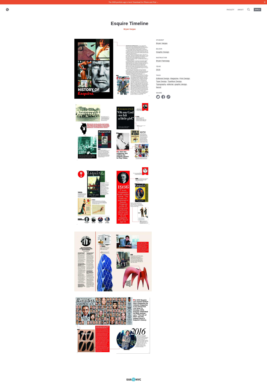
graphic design (180, 84)
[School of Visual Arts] (133, 379)
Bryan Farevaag (162, 61)
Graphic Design (162, 52)
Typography (161, 84)
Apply (257, 10)
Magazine (174, 78)
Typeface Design (175, 81)
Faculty (230, 10)
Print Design (184, 78)
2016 (158, 70)
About (240, 10)
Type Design (161, 81)
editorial (170, 84)
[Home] (7, 9)
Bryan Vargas (130, 29)
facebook (163, 97)
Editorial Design (162, 78)
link (168, 97)
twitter (158, 97)
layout (158, 87)
